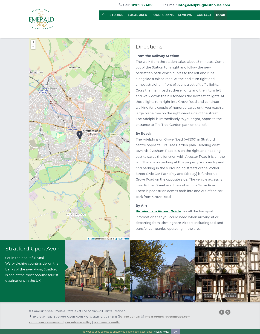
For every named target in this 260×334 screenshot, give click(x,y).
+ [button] (33, 42)
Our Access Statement (46, 322)
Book (220, 15)
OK (175, 331)
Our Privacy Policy (78, 322)
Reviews (185, 15)
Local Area (137, 15)
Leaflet (91, 238)
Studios (116, 15)
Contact (204, 15)
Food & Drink (163, 15)
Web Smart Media (107, 322)
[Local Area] (162, 271)
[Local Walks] (97, 271)
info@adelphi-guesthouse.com (204, 5)
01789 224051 (142, 5)
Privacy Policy (161, 331)
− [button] (33, 46)
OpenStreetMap (122, 238)
